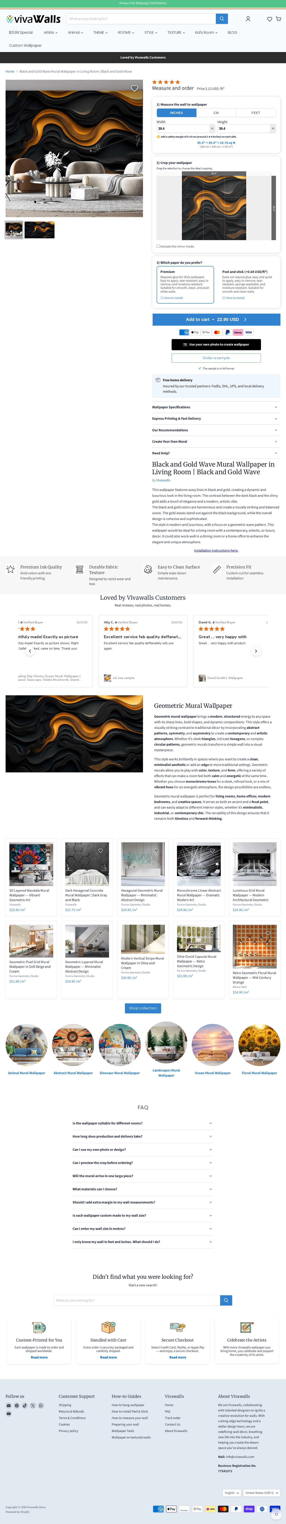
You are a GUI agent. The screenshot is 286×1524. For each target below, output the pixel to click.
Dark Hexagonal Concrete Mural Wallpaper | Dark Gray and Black (86, 895)
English (230, 1493)
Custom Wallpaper (25, 45)
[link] (48, 678)
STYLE (150, 32)
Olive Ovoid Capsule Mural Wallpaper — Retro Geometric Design (196, 961)
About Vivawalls (176, 1431)
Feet (256, 113)
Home (10, 71)
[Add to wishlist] (134, 88)
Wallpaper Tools (123, 1431)
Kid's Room (205, 32)
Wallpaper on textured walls (131, 1437)
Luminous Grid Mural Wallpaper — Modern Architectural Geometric (251, 895)
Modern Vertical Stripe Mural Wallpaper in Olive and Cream (142, 963)
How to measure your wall (130, 1418)
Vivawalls (163, 480)
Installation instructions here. (216, 550)
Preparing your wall (125, 1424)
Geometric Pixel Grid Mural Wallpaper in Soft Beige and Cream (30, 967)
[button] (29, 651)
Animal (74, 32)
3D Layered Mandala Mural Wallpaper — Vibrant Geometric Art (29, 895)
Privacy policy (68, 1431)
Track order (173, 1418)
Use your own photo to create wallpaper (216, 344)
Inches (176, 113)
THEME (99, 32)
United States (260, 1493)
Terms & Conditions (72, 1418)
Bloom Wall (240, 987)
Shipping (65, 1405)
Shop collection (143, 1008)
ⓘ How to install (233, 298)
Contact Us (172, 1424)
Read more (39, 1357)
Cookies (64, 1424)
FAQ (167, 1411)
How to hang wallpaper (128, 1405)
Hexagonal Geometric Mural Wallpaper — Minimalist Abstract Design (142, 895)
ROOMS (125, 32)
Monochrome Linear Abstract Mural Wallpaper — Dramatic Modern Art (199, 895)
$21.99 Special (21, 32)
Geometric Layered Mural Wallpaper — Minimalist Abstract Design (84, 967)
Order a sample (216, 358)
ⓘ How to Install (171, 298)
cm (216, 113)
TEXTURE (175, 32)
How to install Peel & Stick (130, 1411)
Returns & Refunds (71, 1411)
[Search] (222, 19)
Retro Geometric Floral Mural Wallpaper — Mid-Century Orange (254, 978)
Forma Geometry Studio (135, 905)
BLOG (232, 32)
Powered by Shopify (17, 1512)
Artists (49, 32)
